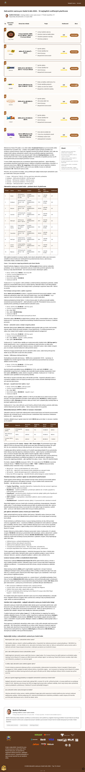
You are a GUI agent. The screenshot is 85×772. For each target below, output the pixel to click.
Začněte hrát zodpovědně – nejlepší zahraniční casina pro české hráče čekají (69, 168)
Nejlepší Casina (72, 3)
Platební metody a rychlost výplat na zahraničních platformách (68, 158)
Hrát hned (74, 35)
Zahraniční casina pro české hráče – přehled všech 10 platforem (68, 152)
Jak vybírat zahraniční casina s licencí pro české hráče (69, 162)
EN (44, 770)
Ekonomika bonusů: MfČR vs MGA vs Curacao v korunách (69, 155)
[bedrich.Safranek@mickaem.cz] (53, 15)
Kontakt (79, 3)
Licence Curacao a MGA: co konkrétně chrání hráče (69, 165)
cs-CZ (41, 770)
